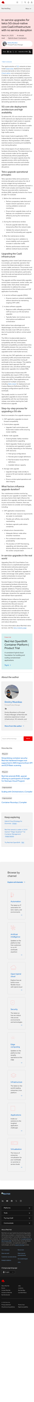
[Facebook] (12, 1202)
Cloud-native (6, 73)
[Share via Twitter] (13, 52)
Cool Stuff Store (22, 1292)
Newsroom (21, 1250)
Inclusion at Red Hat (7, 1292)
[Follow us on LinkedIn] (6, 709)
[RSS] (30, 52)
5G (18, 66)
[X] (16, 1202)
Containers (22, 38)
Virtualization (16, 1149)
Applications (16, 1115)
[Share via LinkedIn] (10, 52)
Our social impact (23, 1259)
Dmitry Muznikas (13, 43)
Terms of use (21, 1304)
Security (14, 1009)
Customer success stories (9, 1257)
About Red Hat (5, 1286)
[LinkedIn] (3, 1202)
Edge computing (15, 1045)
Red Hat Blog (6, 8)
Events (3, 1288)
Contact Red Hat (6, 1290)
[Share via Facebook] (8, 52)
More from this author (13, 726)
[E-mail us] (16, 52)
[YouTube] (7, 1202)
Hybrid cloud (12, 38)
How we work (5, 1253)
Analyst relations (6, 1260)
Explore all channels (15, 882)
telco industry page (20, 628)
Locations (20, 1288)
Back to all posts (7, 62)
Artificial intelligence (15, 935)
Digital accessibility (23, 1307)
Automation (16, 901)
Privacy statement (6, 1304)
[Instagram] (21, 1202)
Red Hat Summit (6, 1295)
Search (28, 738)
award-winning (19, 1245)
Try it (7, 665)
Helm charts (12, 384)
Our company (5, 1250)
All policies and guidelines (8, 1307)
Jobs (19, 1262)
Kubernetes (10, 69)
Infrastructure (16, 1082)
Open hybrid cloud (16, 975)
